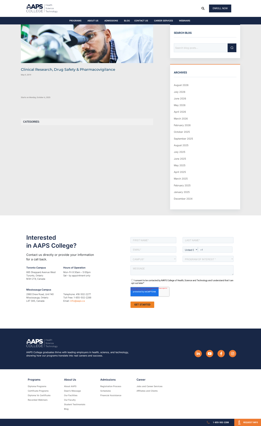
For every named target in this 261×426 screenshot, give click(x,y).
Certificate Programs (38, 390)
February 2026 (182, 125)
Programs (75, 20)
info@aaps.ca (77, 300)
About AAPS (70, 386)
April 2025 (180, 171)
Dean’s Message (72, 390)
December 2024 (183, 198)
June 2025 (180, 158)
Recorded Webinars (38, 400)
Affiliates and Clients (147, 390)
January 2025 (182, 192)
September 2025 (183, 138)
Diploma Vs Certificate (39, 395)
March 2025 (181, 178)
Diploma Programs (37, 386)
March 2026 (181, 118)
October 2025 (182, 131)
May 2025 (179, 165)
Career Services (163, 20)
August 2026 (181, 85)
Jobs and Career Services (150, 386)
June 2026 (180, 98)
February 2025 (182, 185)
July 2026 (179, 91)
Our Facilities (70, 395)
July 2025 (179, 151)
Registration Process (110, 386)
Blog (127, 20)
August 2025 (181, 145)
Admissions (111, 20)
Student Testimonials (74, 404)
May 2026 (179, 105)
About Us (92, 20)
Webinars (184, 20)
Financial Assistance (110, 395)
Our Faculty (70, 400)
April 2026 (180, 111)
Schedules (105, 390)
